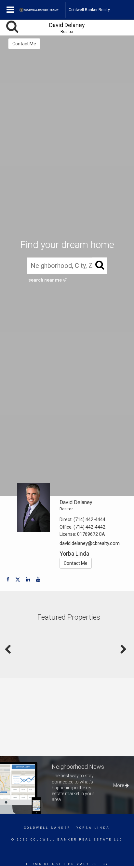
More (119, 785)
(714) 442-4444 (89, 519)
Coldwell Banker (47, 827)
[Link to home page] (42, 10)
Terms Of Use (44, 864)
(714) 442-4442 (89, 527)
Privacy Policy (88, 864)
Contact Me (24, 43)
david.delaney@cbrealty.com (90, 543)
